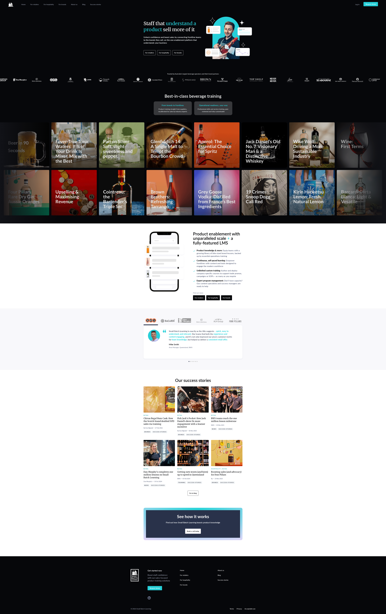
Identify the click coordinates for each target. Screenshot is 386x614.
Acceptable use (250, 609)
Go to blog (193, 493)
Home (23, 4)
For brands (62, 4)
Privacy (239, 609)
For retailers (34, 4)
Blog (83, 4)
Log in (357, 4)
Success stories (95, 4)
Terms (232, 609)
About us (74, 4)
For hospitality (49, 4)
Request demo (371, 4)
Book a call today (193, 531)
